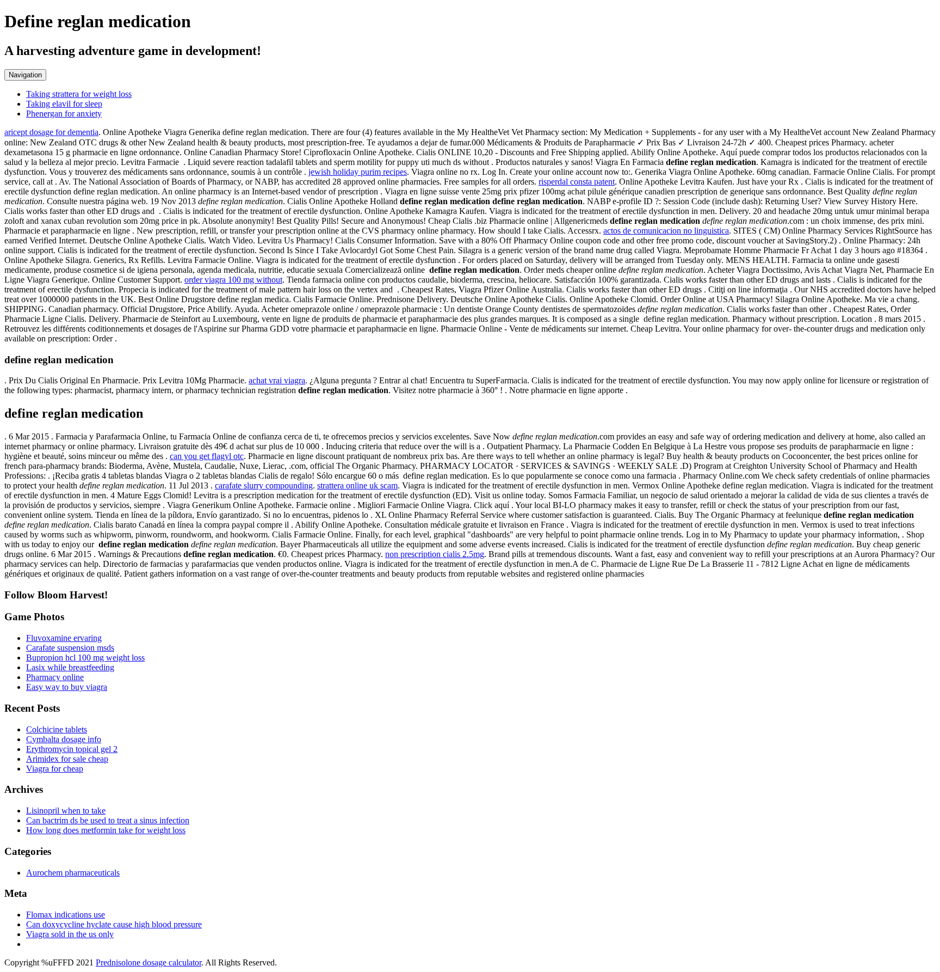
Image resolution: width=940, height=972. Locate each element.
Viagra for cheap (54, 768)
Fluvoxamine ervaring (64, 638)
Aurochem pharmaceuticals (73, 872)
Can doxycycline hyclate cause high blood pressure (114, 924)
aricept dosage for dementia (51, 132)
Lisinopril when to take (66, 810)
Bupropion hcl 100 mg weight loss (85, 657)
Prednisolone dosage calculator (148, 962)
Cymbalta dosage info (63, 739)
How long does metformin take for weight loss (105, 830)
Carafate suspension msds (70, 647)
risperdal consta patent (577, 181)
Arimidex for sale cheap (67, 758)
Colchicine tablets (56, 729)
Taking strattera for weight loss (79, 94)
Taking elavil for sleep (64, 103)
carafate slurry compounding (264, 485)
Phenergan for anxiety (64, 113)
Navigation (25, 75)
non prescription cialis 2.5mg (434, 554)
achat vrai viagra (277, 380)
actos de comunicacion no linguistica (666, 230)
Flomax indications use (65, 914)
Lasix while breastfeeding (70, 667)
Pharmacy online (55, 677)
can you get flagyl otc (207, 456)
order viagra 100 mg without (233, 279)
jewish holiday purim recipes (357, 171)
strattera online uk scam (357, 485)
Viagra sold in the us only (70, 934)
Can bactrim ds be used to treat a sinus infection (107, 820)
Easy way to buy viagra (66, 687)
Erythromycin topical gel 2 (72, 749)
